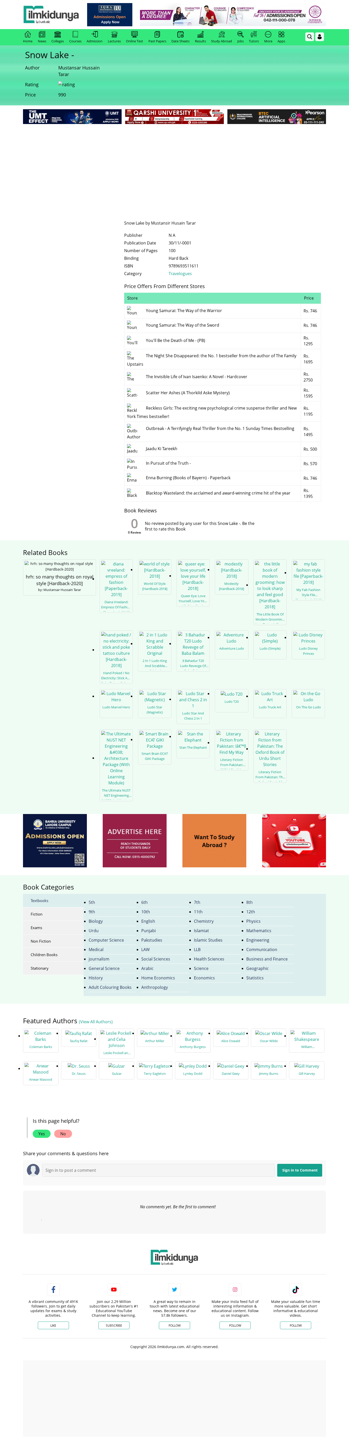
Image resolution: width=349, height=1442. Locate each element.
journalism (99, 959)
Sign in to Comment (300, 1170)
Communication (261, 949)
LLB (197, 949)
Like (53, 1325)
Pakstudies (151, 940)
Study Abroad (221, 41)
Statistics (255, 978)
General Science (104, 968)
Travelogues (180, 273)
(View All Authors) (96, 1022)
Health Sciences (209, 959)
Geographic (257, 968)
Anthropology (154, 987)
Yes (41, 1134)
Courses (75, 41)
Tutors (254, 41)
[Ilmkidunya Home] (51, 14)
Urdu (94, 930)
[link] (109, 14)
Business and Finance (267, 959)
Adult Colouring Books (110, 987)
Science (201, 968)
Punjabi (148, 930)
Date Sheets (180, 41)
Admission (94, 41)
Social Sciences (155, 959)
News (42, 41)
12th (250, 912)
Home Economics (158, 978)
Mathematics (258, 930)
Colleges (57, 41)
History (96, 978)
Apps (281, 41)
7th (197, 902)
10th (145, 912)
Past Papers (157, 41)
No (63, 1134)
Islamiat (201, 930)
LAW (145, 949)
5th (92, 902)
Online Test (134, 41)
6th (144, 902)
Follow (175, 1325)
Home (27, 41)
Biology (96, 921)
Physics (253, 921)
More (268, 41)
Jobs (240, 41)
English (148, 921)
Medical (96, 949)
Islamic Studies (208, 940)
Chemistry (204, 921)
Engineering (257, 940)
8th (249, 902)
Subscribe (114, 1325)
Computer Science (106, 940)
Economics (204, 978)
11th (198, 912)
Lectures (114, 41)
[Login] (319, 36)
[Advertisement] (174, 163)
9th (92, 912)
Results (200, 41)
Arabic (147, 968)
